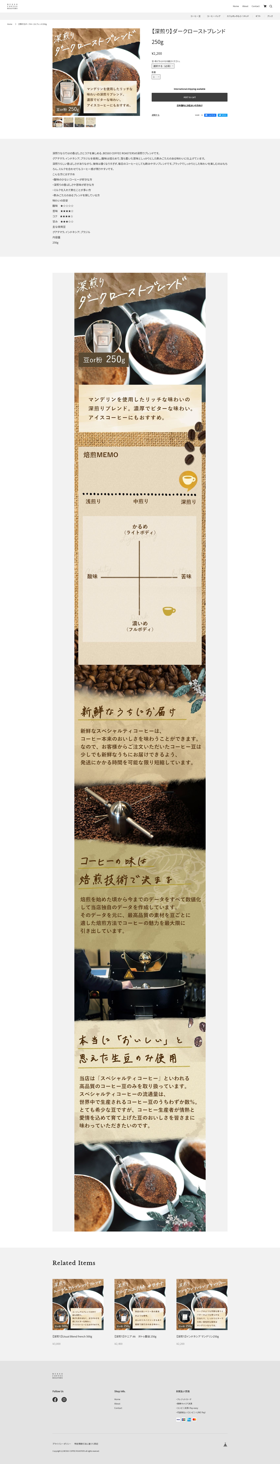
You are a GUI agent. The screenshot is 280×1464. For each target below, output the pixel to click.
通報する (156, 114)
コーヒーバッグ (213, 16)
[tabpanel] (96, 72)
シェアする (212, 115)
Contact (256, 6)
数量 (154, 72)
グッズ (270, 16)
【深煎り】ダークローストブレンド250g (32, 24)
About (245, 6)
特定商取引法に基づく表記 (86, 1443)
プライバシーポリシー (61, 1443)
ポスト (224, 115)
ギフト (258, 16)
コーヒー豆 (196, 16)
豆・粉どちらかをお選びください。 (166, 61)
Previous (55, 72)
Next (137, 72)
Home (236, 6)
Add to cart (190, 97)
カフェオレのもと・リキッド (238, 16)
